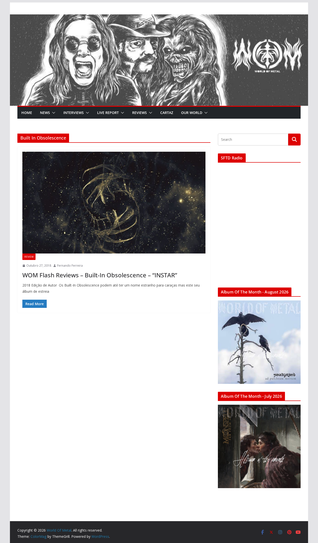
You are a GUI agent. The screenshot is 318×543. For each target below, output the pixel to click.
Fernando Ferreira (70, 265)
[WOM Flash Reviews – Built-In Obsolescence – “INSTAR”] (113, 202)
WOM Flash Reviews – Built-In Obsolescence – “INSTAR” (99, 275)
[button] (52, 112)
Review (29, 256)
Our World (191, 112)
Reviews (139, 112)
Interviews (73, 112)
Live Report (108, 112)
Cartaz (166, 112)
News (45, 112)
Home (26, 112)
